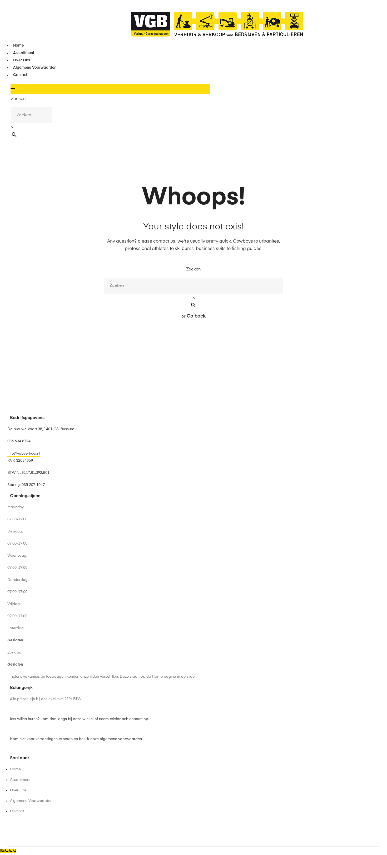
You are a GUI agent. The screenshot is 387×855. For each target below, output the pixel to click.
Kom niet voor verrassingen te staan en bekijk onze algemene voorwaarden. (76, 739)
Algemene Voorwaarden (34, 67)
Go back (196, 316)
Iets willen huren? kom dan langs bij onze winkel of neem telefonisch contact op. (79, 719)
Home (18, 45)
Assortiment (23, 53)
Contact (20, 75)
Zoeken (18, 99)
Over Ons (21, 60)
